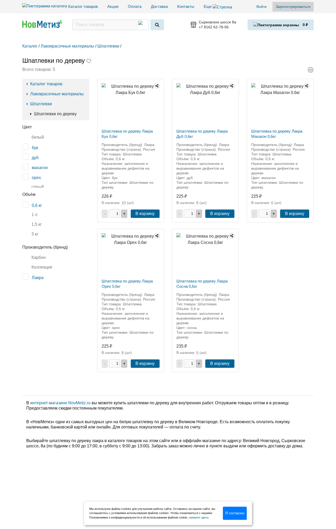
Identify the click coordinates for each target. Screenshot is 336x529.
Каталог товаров (83, 6)
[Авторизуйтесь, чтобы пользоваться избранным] (88, 61)
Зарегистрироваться (293, 6)
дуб (35, 157)
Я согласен (234, 513)
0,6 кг (37, 205)
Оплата (134, 6)
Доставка (159, 6)
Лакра (38, 277)
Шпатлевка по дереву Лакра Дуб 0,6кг (202, 134)
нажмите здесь (199, 517)
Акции (112, 6)
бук (35, 147)
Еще (208, 6)
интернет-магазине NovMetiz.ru (60, 403)
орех (36, 177)
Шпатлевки (41, 104)
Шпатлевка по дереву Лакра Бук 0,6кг (127, 134)
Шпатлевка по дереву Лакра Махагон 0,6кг (276, 134)
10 (124, 203)
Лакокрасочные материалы (57, 94)
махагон (40, 167)
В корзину (145, 213)
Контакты (185, 6)
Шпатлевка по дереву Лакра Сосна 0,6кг (202, 284)
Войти (261, 6)
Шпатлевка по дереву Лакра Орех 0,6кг (127, 284)
